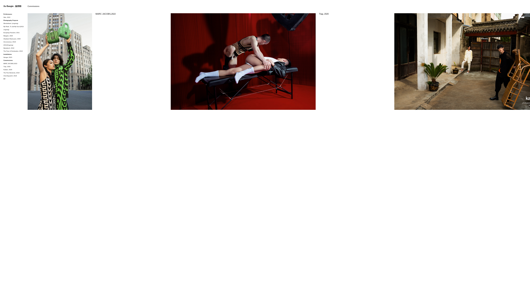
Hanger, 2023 (7, 57)
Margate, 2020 (8, 36)
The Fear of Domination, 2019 (13, 51)
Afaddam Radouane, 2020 (12, 39)
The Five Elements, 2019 (11, 73)
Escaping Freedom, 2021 (11, 32)
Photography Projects (10, 20)
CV (4, 79)
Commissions (8, 60)
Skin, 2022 (6, 17)
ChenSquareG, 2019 (10, 76)
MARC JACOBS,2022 (106, 14)
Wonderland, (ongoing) (10, 23)
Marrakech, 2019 (8, 48)
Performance (7, 14)
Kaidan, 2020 (7, 69)
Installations (7, 54)
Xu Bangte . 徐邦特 (12, 6)
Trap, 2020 (324, 14)
